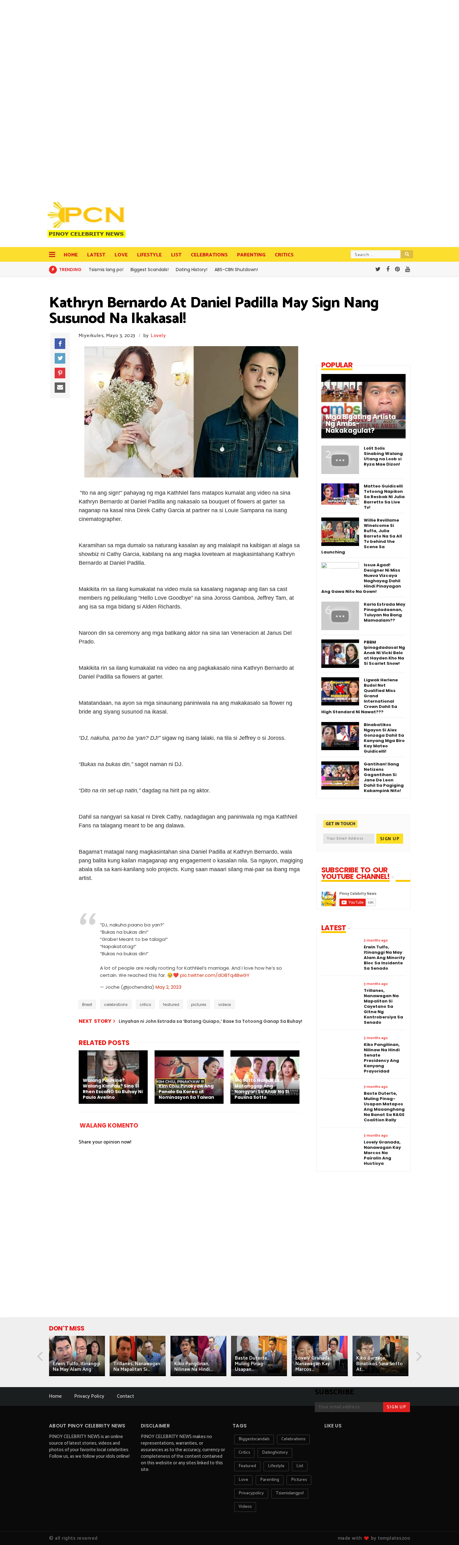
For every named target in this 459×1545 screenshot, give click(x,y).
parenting (269, 1479)
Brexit (87, 1004)
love (243, 1479)
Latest (96, 255)
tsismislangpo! (290, 1493)
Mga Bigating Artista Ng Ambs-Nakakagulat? (361, 423)
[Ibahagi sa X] (60, 358)
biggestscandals (254, 1439)
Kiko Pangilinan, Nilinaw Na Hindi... (193, 1367)
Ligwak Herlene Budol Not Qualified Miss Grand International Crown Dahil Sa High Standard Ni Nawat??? (359, 695)
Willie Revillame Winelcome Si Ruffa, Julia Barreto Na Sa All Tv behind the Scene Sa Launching (361, 536)
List (176, 255)
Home (71, 255)
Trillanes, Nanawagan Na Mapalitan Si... (136, 1367)
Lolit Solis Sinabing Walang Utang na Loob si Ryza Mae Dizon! (383, 456)
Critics (284, 255)
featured (171, 1004)
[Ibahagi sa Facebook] (60, 343)
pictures (198, 1004)
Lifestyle (149, 255)
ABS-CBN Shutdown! (236, 269)
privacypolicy (251, 1493)
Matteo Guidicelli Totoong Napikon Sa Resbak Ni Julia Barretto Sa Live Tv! (384, 496)
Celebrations (209, 255)
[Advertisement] (88, 97)
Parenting (251, 255)
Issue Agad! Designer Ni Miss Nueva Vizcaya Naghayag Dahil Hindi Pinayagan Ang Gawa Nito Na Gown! (361, 578)
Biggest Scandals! (150, 269)
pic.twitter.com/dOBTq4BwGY (214, 975)
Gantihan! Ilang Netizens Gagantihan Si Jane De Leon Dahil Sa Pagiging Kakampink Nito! (384, 777)
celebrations (116, 1004)
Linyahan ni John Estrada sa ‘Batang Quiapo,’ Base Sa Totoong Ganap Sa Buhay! (210, 1021)
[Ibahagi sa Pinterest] (60, 373)
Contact (125, 1396)
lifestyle (276, 1466)
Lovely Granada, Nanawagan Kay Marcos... (313, 1364)
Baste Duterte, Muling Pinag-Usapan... (251, 1364)
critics (145, 1004)
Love (121, 255)
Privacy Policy (89, 1396)
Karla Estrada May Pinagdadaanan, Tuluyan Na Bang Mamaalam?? (384, 612)
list (299, 1466)
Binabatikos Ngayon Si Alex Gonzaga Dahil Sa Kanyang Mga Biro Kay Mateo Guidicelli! (384, 738)
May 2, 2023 (168, 987)
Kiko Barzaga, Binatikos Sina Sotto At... (379, 1364)
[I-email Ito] (60, 387)
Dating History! (191, 269)
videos (224, 1004)
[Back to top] (443, 1530)
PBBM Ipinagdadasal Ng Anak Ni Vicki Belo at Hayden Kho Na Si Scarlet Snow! (384, 652)
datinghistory (275, 1452)
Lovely (158, 335)
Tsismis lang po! (106, 269)
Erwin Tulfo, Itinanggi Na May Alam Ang (76, 1367)
